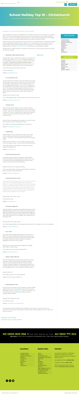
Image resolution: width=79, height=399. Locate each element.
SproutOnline (74, 392)
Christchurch (18, 59)
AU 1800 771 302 (73, 2)
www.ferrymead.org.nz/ (12, 226)
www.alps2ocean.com (12, 72)
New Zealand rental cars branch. (66, 366)
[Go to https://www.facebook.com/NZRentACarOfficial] (7, 381)
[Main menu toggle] (65, 4)
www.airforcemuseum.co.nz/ (14, 100)
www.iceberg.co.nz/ (12, 201)
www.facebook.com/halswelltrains (15, 303)
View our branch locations (61, 336)
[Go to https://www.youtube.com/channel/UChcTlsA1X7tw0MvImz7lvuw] (13, 381)
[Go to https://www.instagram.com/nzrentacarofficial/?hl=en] (10, 381)
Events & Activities (29, 31)
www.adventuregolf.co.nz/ (13, 173)
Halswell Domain (18, 290)
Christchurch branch (21, 46)
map (21, 277)
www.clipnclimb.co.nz (12, 251)
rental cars (63, 354)
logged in (10, 319)
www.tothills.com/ (11, 149)
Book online (13, 336)
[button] (72, 4)
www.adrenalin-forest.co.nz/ (14, 126)
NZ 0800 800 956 (60, 2)
